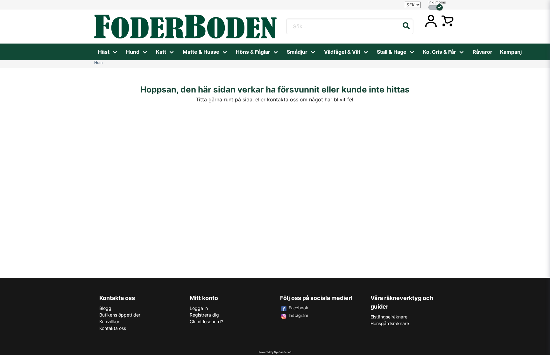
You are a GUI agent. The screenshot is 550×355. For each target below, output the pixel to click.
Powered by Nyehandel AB (275, 352)
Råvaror (482, 52)
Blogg (105, 308)
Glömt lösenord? (206, 321)
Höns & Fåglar (253, 52)
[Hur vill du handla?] (435, 7)
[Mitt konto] (431, 21)
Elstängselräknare (388, 316)
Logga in (199, 308)
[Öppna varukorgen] (447, 21)
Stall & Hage (391, 52)
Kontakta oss (112, 328)
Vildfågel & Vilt (342, 52)
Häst (103, 52)
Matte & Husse (201, 52)
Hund (132, 52)
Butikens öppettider (119, 314)
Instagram (298, 315)
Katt (161, 52)
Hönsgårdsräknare (389, 323)
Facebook (298, 307)
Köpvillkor (109, 321)
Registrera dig (204, 314)
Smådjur (297, 52)
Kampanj (511, 52)
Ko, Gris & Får (439, 52)
